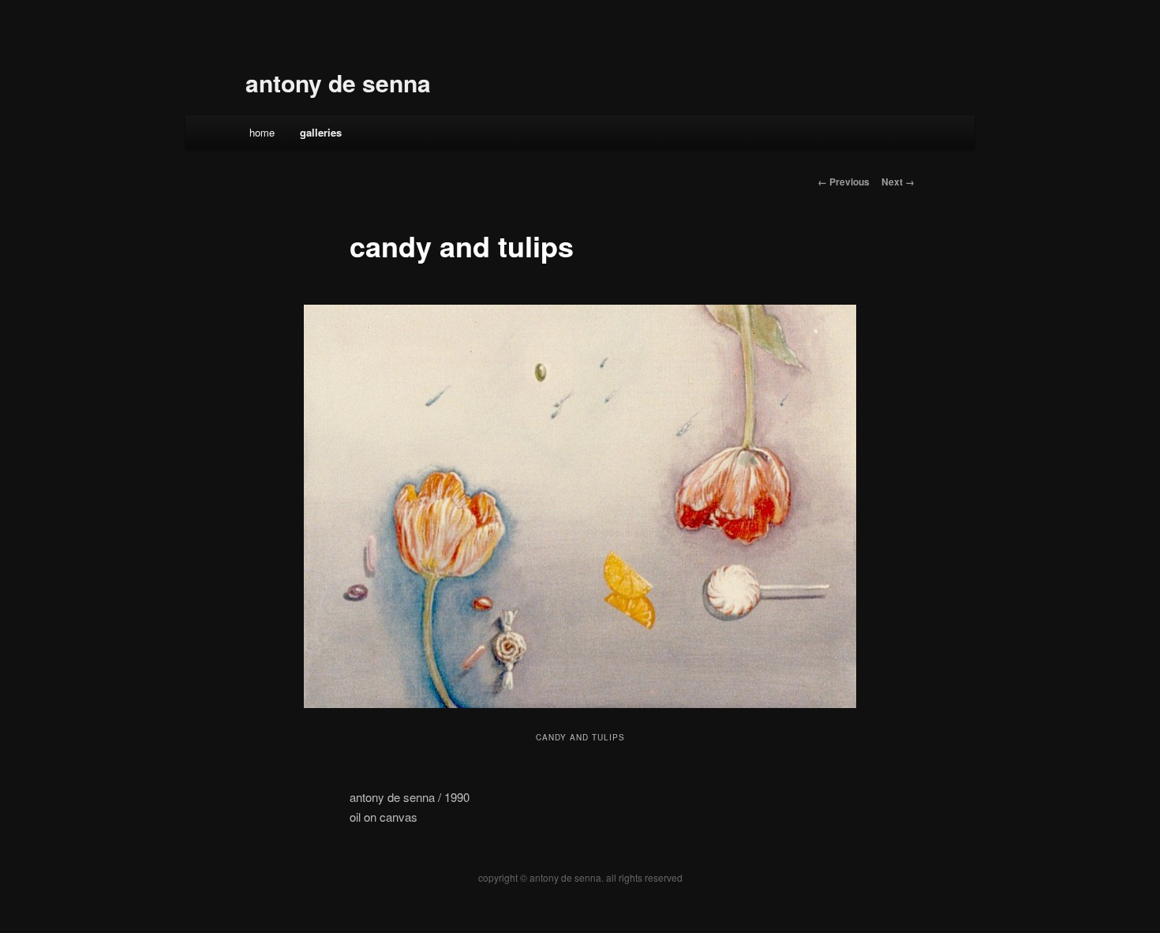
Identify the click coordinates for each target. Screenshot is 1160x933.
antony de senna (338, 82)
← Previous (844, 181)
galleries (321, 132)
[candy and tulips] (580, 506)
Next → (898, 181)
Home (262, 132)
